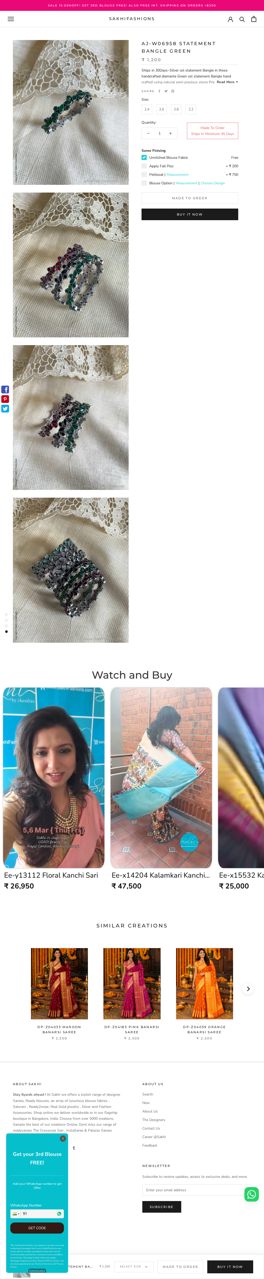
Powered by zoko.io (37, 1270)
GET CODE (37, 1228)
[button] (15, 1214)
